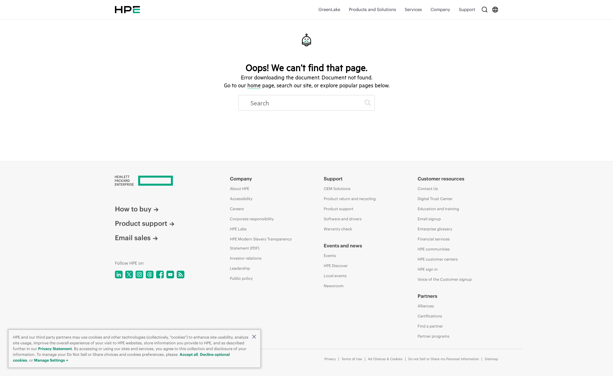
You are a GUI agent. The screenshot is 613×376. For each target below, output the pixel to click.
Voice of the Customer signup (445, 279)
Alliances (426, 306)
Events (330, 255)
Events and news (343, 246)
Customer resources (441, 179)
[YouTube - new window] (170, 274)
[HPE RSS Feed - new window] (180, 274)
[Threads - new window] (149, 274)
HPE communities (434, 249)
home (254, 85)
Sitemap (491, 359)
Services (413, 9)
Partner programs (433, 336)
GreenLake (329, 9)
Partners (427, 296)
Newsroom (334, 285)
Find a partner (430, 326)
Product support (141, 223)
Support (467, 9)
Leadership (240, 268)
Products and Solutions (372, 9)
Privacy (330, 359)
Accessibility (241, 198)
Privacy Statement (55, 348)
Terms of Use (351, 359)
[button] (254, 337)
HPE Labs (238, 229)
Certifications (430, 316)
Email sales (133, 237)
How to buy (133, 209)
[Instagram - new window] (139, 274)
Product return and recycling (350, 198)
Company (440, 9)
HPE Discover (336, 265)
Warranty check (338, 229)
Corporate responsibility (252, 218)
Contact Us (428, 188)
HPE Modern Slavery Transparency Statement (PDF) (261, 244)
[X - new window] (129, 274)
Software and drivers (343, 218)
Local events (335, 275)
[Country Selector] (495, 9)
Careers (237, 208)
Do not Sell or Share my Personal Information (443, 359)
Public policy (241, 278)
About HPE (239, 188)
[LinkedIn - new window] (119, 274)
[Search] (485, 9)
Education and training (438, 208)
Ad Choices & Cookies (385, 359)
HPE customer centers (438, 259)
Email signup (429, 218)
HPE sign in (428, 269)
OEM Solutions (337, 188)
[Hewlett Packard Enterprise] (127, 9)
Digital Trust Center (435, 198)
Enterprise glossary (435, 229)
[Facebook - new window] (160, 274)
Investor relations (245, 258)
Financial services (434, 239)
